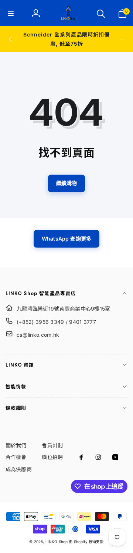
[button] (11, 13)
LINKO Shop (56, 541)
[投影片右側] (122, 39)
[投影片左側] (11, 39)
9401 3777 (82, 322)
